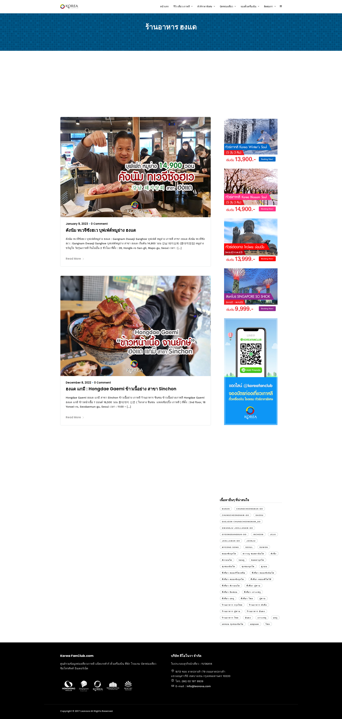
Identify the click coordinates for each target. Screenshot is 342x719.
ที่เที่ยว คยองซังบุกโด (233, 579)
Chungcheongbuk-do (249, 509)
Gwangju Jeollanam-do (237, 528)
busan (226, 509)
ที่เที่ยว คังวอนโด (231, 586)
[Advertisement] (171, 85)
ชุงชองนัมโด (228, 566)
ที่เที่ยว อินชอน (229, 592)
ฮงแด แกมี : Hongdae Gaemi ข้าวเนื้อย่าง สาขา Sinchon (121, 389)
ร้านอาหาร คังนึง (258, 605)
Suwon (264, 547)
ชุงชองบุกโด (248, 566)
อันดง (248, 618)
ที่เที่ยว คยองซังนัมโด (263, 573)
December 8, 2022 (78, 382)
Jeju (273, 534)
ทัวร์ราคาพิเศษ (204, 6)
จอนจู (242, 560)
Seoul (249, 547)
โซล (268, 624)
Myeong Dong (230, 547)
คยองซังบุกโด (229, 554)
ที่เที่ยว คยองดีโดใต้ (261, 579)
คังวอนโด (227, 560)
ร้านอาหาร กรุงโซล (232, 605)
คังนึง (273, 554)
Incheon (258, 534)
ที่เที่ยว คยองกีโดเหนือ (233, 573)
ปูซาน (263, 599)
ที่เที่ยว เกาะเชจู (252, 592)
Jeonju (251, 541)
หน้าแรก (164, 6)
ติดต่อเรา (268, 6)
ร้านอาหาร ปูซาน (231, 611)
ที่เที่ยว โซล (247, 599)
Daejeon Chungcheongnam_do (241, 522)
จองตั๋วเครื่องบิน (248, 6)
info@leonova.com (199, 686)
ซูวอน (264, 566)
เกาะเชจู (262, 618)
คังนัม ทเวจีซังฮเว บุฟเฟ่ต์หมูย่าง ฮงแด (101, 230)
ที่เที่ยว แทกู (228, 599)
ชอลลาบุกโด (257, 560)
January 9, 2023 (77, 224)
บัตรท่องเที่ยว (226, 6)
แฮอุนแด (254, 624)
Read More (73, 258)
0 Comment (99, 224)
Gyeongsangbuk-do (234, 534)
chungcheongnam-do (235, 515)
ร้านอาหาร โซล (230, 618)
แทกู (275, 618)
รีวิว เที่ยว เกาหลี (181, 6)
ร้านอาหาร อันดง (256, 611)
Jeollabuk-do (231, 541)
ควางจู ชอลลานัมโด (253, 554)
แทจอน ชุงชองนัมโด (232, 624)
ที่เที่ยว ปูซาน (253, 586)
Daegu (259, 515)
